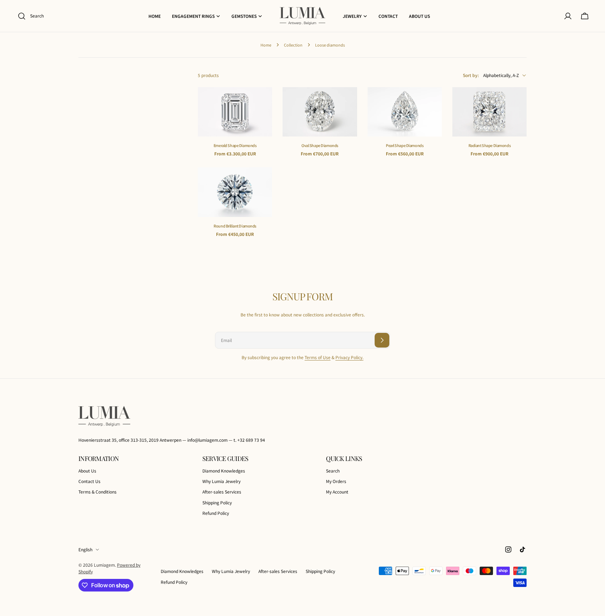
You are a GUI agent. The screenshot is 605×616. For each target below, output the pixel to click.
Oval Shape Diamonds (319, 145)
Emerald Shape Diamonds (235, 145)
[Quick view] (261, 102)
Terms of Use (318, 357)
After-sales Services (221, 492)
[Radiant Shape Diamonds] (489, 111)
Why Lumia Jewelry (221, 481)
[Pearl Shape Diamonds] (405, 111)
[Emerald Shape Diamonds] (235, 111)
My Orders (336, 481)
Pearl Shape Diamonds (404, 145)
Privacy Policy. (349, 357)
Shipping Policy (217, 502)
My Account (337, 492)
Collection (293, 45)
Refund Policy (215, 513)
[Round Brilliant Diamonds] (235, 192)
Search (333, 471)
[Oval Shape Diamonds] (320, 111)
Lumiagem (104, 565)
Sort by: (471, 75)
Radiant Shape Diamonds (489, 145)
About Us (87, 471)
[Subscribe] (382, 340)
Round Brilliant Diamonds (235, 226)
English (85, 549)
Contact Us (89, 481)
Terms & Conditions (97, 492)
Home (265, 45)
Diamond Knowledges (223, 471)
